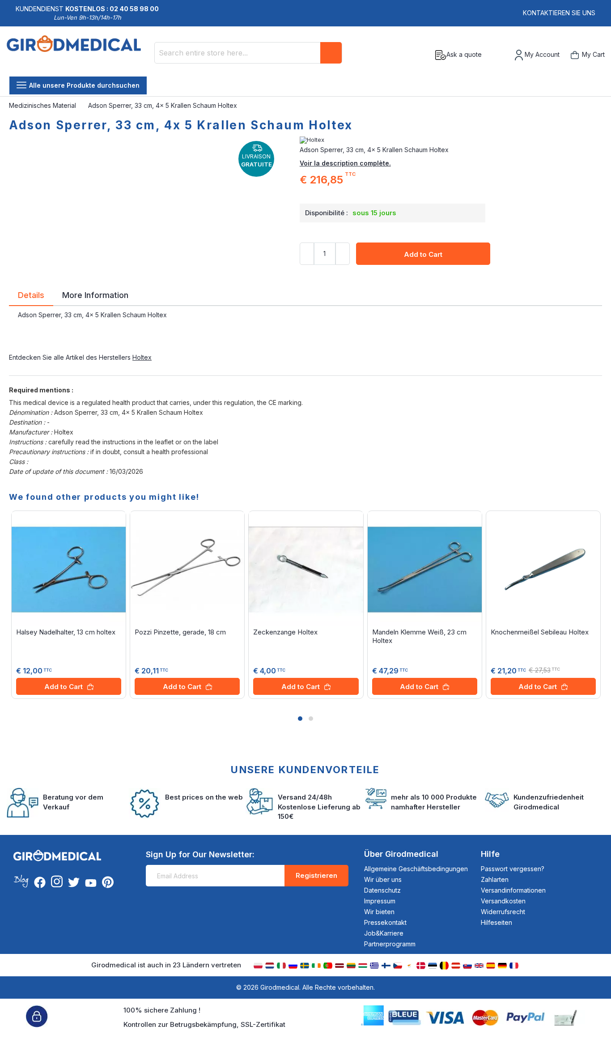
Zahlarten (495, 879)
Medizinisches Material (43, 105)
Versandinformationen (513, 890)
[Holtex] (451, 140)
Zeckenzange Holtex (285, 632)
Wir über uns (383, 879)
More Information (95, 294)
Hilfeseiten (496, 922)
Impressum (379, 901)
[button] (300, 718)
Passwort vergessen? (512, 868)
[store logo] (77, 55)
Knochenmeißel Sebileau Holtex (540, 632)
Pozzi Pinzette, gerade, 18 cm (180, 632)
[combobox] (248, 53)
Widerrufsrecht (503, 911)
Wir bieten (379, 911)
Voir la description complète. (345, 163)
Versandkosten (503, 901)
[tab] (31, 296)
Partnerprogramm (390, 944)
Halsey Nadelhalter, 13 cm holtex (65, 632)
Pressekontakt (385, 922)
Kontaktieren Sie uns (559, 13)
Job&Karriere (383, 933)
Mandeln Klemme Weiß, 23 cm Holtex (419, 636)
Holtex (142, 357)
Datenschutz (382, 890)
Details (31, 294)
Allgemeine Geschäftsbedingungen (416, 868)
